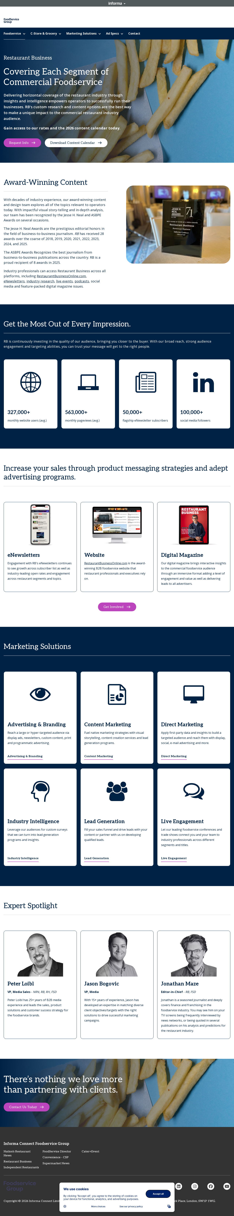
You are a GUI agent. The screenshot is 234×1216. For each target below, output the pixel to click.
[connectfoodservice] (194, 1186)
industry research (40, 281)
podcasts (82, 281)
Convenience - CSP (56, 1157)
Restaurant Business (18, 1161)
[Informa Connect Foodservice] (178, 1186)
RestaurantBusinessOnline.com (61, 276)
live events (64, 281)
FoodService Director (57, 1151)
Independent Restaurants (21, 1167)
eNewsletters (14, 281)
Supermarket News (56, 1163)
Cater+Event (90, 1151)
